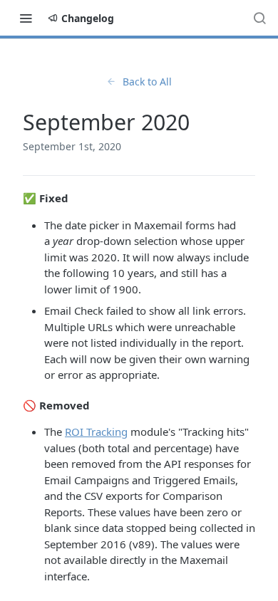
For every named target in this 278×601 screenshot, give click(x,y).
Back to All (147, 81)
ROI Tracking (96, 431)
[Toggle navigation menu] (25, 17)
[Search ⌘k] (259, 17)
